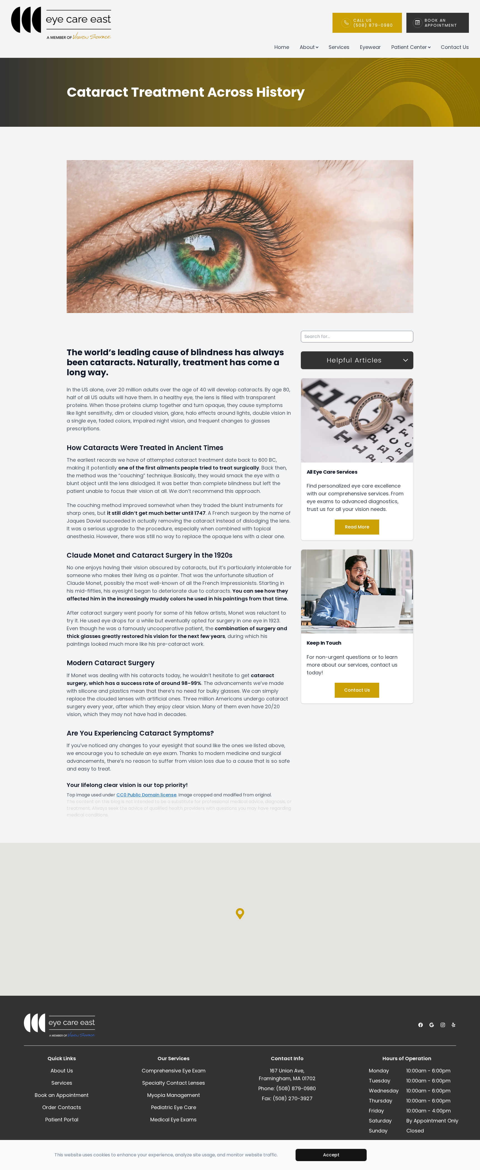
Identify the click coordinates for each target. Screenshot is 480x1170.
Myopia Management (173, 1095)
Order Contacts (61, 1107)
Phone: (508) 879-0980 (287, 1088)
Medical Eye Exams (173, 1119)
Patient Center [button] (409, 47)
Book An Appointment (441, 23)
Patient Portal (61, 1119)
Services (339, 47)
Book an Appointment (62, 1095)
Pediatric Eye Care (173, 1107)
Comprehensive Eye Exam (174, 1070)
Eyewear (370, 47)
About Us (62, 1070)
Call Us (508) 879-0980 (373, 23)
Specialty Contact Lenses (173, 1082)
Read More (357, 527)
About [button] (307, 47)
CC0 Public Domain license (146, 795)
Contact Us (455, 47)
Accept (331, 1155)
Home (281, 47)
